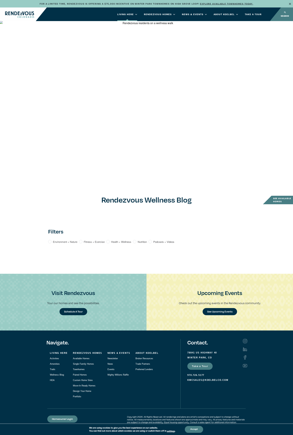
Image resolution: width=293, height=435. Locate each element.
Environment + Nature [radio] (65, 241)
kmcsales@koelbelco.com (207, 380)
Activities (54, 358)
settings (171, 431)
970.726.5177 (195, 375)
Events (111, 369)
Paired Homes (80, 374)
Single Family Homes (83, 364)
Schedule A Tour (73, 311)
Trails (52, 369)
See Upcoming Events (219, 311)
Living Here (125, 14)
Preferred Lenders (144, 369)
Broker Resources (144, 358)
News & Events (192, 14)
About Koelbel (224, 14)
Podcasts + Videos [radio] (163, 241)
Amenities (55, 364)
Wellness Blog (57, 374)
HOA (52, 380)
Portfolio (77, 396)
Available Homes (81, 358)
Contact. (197, 342)
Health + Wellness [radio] (121, 241)
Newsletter (113, 358)
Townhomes (79, 369)
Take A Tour (253, 14)
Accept (194, 429)
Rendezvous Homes (158, 14)
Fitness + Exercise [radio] (94, 241)
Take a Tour (200, 366)
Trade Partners (142, 364)
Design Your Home (82, 391)
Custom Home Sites (83, 380)
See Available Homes (282, 200)
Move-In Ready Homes (84, 385)
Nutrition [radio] (142, 241)
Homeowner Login (62, 418)
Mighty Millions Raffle (118, 374)
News (110, 364)
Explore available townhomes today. (226, 3)
